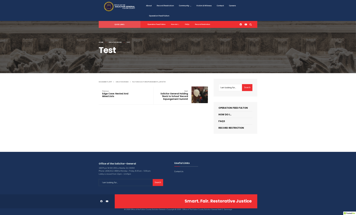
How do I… (175, 24)
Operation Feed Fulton (159, 16)
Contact (220, 6)
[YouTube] (245, 24)
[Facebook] (240, 24)
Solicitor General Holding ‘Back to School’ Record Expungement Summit (174, 95)
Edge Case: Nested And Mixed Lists (115, 94)
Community (184, 6)
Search (247, 87)
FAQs (187, 24)
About (149, 6)
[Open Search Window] (250, 24)
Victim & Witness (204, 6)
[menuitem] (184, 6)
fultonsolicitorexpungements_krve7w (149, 82)
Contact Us (178, 171)
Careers (232, 6)
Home (101, 42)
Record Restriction (165, 6)
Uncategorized (115, 42)
